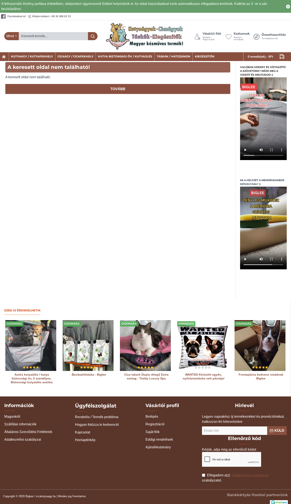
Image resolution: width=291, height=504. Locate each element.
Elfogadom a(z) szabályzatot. (235, 477)
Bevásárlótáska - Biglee (89, 374)
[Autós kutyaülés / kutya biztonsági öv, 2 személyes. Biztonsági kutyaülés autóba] (30, 345)
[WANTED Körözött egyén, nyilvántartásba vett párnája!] (202, 345)
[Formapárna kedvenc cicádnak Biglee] (260, 345)
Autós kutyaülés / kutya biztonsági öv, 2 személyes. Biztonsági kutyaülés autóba (32, 378)
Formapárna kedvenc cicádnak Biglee (261, 376)
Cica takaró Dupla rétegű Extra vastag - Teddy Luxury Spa (146, 376)
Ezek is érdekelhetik (22, 310)
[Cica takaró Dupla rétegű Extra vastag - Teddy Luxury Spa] (145, 345)
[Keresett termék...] (93, 36)
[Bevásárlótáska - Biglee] (88, 345)
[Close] (288, 6)
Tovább (117, 89)
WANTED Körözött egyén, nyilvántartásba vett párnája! (204, 376)
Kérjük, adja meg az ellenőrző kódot (229, 449)
